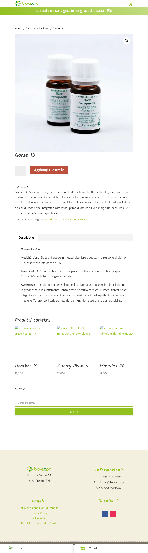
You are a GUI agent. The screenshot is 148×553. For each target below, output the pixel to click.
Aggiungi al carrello (49, 170)
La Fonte (44, 28)
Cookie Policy (38, 518)
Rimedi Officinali (79, 219)
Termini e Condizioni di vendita (38, 508)
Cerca (74, 411)
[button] (126, 40)
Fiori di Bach (51, 219)
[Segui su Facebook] (105, 514)
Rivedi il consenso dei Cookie (38, 523)
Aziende (30, 28)
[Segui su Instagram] (113, 514)
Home (18, 28)
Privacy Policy (39, 513)
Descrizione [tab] (26, 237)
